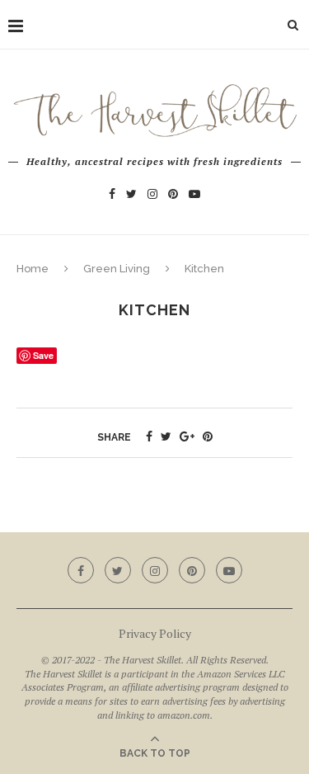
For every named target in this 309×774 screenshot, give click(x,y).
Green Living (116, 268)
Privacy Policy (155, 633)
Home (32, 268)
